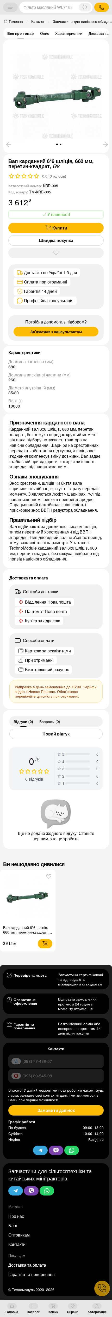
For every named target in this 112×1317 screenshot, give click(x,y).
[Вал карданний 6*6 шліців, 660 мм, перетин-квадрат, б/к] (28, 897)
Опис (44, 33)
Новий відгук (56, 734)
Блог (12, 1225)
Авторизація (97, 1311)
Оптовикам (19, 1235)
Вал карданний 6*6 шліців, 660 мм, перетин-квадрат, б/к (27, 932)
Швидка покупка (56, 240)
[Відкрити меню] (10, 7)
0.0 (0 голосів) (54, 176)
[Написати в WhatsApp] (47, 1191)
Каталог (33, 1311)
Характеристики (68, 33)
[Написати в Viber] (31, 1191)
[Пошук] (85, 7)
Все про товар (20, 33)
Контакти (17, 1244)
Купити (59, 228)
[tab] (23, 721)
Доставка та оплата (27, 1265)
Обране (72, 1311)
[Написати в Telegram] (15, 1191)
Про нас (16, 1216)
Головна (11, 1311)
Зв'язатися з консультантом (56, 331)
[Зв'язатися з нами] (102, 1288)
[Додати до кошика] (45, 943)
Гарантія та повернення (31, 1274)
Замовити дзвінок (56, 1110)
